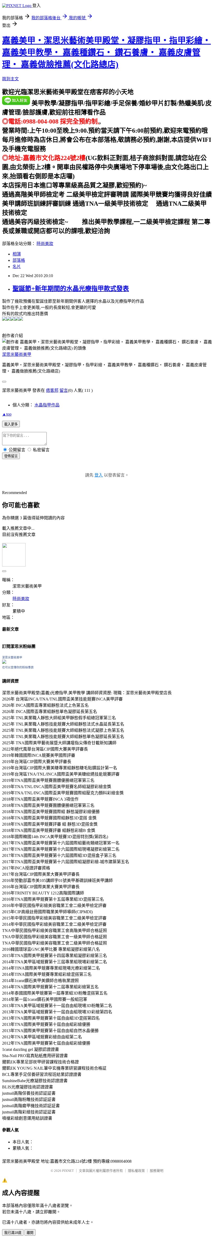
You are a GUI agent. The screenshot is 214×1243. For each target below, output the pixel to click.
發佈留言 (11, 456)
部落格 (19, 260)
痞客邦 (52, 390)
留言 (64, 390)
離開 (30, 1233)
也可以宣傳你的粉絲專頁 (18, 667)
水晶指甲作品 (47, 405)
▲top (6, 414)
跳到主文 (10, 79)
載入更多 (11, 424)
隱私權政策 (136, 1171)
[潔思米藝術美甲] (4, 662)
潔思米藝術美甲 (16, 354)
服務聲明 (156, 1171)
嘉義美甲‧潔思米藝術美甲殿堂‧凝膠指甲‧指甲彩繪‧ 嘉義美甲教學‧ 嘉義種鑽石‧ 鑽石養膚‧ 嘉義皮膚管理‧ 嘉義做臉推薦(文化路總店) (106, 52)
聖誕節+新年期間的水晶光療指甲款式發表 (71, 288)
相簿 (17, 254)
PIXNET (68, 1171)
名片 (17, 266)
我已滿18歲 (12, 1233)
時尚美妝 (45, 243)
